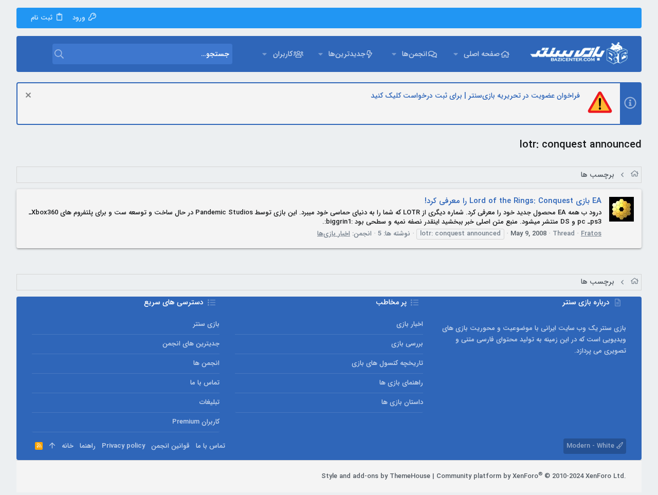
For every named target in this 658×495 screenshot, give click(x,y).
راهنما (88, 446)
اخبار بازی (409, 324)
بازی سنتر (206, 324)
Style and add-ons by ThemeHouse (375, 476)
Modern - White (591, 446)
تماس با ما (205, 382)
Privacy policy (123, 446)
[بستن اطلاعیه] (29, 96)
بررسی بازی (407, 343)
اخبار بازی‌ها (333, 233)
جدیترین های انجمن (191, 343)
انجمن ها (206, 363)
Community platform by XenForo (531, 476)
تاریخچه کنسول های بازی (387, 363)
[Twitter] (52, 476)
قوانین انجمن (170, 446)
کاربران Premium (196, 421)
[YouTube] (36, 476)
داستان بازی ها (402, 402)
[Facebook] (82, 476)
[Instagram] (67, 476)
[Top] (52, 446)
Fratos (591, 233)
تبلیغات (209, 402)
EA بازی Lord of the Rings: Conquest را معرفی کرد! (513, 201)
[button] (455, 54)
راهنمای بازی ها (401, 382)
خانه (68, 446)
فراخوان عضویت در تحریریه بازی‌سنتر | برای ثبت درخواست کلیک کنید (475, 95)
